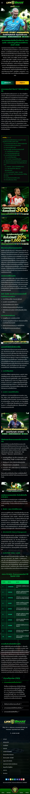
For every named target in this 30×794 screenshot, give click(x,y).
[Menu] (2, 3)
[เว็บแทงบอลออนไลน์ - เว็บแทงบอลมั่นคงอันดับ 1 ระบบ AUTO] (15, 2)
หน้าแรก (5, 739)
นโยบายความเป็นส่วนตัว (17, 782)
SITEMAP (25, 782)
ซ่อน (9, 137)
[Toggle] (2, 682)
